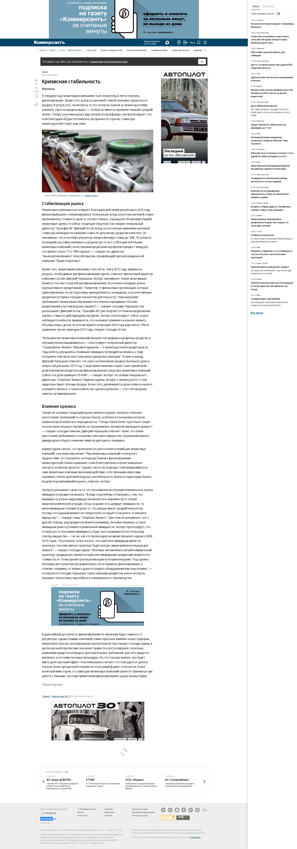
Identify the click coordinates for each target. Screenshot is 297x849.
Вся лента (257, 313)
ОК (202, 61)
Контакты (82, 815)
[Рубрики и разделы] (205, 42)
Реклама (109, 809)
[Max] (197, 810)
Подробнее (195, 837)
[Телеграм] (163, 810)
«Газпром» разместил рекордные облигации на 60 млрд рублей (180, 784)
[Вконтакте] (170, 810)
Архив (80, 812)
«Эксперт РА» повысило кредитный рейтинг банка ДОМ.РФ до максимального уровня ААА (62, 786)
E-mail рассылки (140, 815)
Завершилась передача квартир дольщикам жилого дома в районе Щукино (141, 786)
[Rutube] (190, 810)
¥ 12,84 (61, 50)
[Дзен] (177, 810)
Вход (192, 42)
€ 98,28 (52, 50)
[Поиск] (199, 42)
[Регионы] (179, 42)
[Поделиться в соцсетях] (36, 104)
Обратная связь (140, 809)
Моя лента (268, 6)
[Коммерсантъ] (49, 42)
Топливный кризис (159, 50)
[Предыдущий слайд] (43, 781)
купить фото (91, 195)
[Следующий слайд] (204, 781)
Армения (198, 50)
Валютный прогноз (180, 50)
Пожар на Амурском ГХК (111, 50)
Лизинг (45, 71)
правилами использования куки (109, 61)
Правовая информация (143, 812)
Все (66, 772)
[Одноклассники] (183, 810)
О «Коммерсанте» (86, 809)
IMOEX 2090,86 (74, 50)
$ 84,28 (43, 50)
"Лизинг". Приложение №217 (56, 696)
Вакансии (109, 812)
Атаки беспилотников (136, 50)
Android (108, 815)
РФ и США (91, 50)
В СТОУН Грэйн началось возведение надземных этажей (103, 784)
